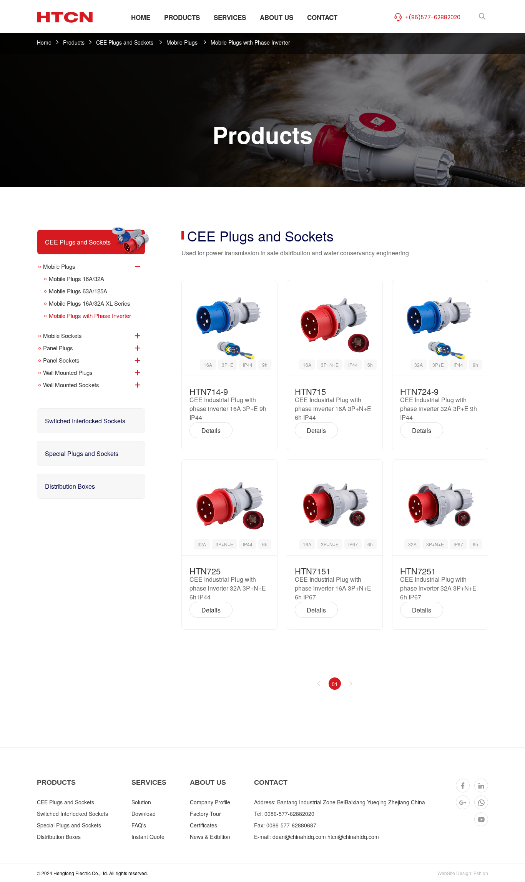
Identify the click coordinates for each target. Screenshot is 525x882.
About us (208, 782)
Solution (141, 802)
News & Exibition (210, 836)
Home (44, 42)
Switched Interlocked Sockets (85, 420)
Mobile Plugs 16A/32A (76, 279)
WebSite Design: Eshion (462, 873)
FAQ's (138, 825)
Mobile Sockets (62, 335)
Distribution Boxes (70, 486)
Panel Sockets (61, 360)
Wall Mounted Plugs (68, 372)
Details (211, 430)
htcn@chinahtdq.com (353, 836)
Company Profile (210, 802)
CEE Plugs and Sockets (125, 42)
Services (148, 782)
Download (143, 813)
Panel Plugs (58, 348)
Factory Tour (205, 813)
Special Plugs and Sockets (81, 453)
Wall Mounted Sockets (71, 385)
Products (74, 42)
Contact (270, 782)
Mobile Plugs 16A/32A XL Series (89, 303)
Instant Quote (147, 836)
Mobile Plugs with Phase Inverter (250, 42)
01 (335, 684)
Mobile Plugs (182, 42)
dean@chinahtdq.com (299, 836)
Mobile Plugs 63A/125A (78, 291)
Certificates (203, 825)
